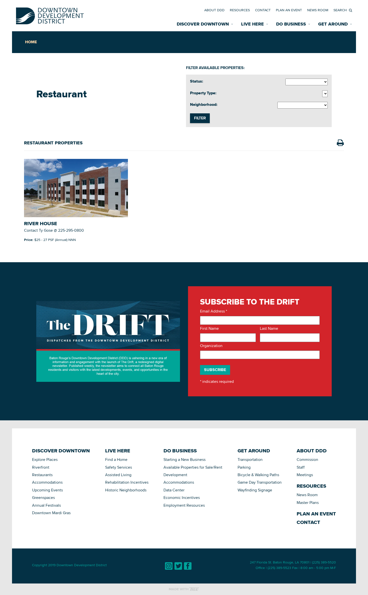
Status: (196, 81)
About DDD (214, 10)
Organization (211, 346)
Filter (200, 118)
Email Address (213, 311)
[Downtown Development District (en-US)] (50, 15)
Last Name (269, 328)
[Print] (340, 143)
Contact (263, 10)
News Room (317, 10)
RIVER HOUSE (40, 223)
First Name (209, 328)
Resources (240, 10)
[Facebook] (188, 566)
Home (31, 42)
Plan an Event (289, 10)
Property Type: (203, 93)
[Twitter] (178, 566)
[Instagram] (168, 566)
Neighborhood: (203, 104)
